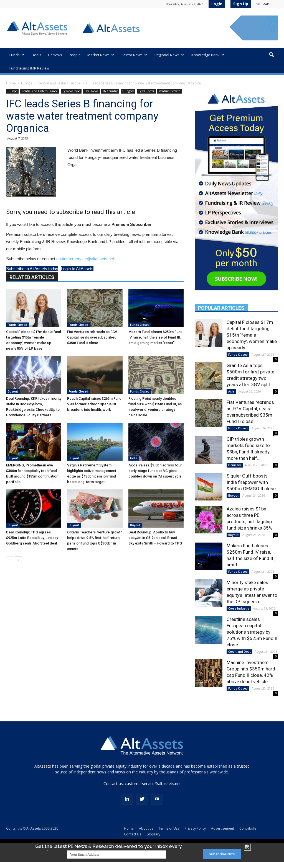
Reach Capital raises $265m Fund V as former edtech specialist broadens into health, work (94, 404)
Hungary (128, 91)
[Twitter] (142, 799)
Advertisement (222, 828)
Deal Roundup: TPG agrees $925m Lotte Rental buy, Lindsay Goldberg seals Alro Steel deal (32, 537)
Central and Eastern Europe (59, 83)
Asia (231, 391)
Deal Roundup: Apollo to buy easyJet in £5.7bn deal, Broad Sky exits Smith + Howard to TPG (155, 537)
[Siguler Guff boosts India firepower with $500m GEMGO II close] (208, 486)
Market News (98, 54)
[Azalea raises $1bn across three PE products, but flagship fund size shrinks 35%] (208, 519)
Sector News (132, 54)
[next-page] (18, 559)
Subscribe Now (222, 854)
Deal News (91, 91)
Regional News (166, 54)
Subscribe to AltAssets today (32, 268)
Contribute (247, 828)
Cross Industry (238, 608)
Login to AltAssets (77, 268)
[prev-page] (9, 559)
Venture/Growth (170, 91)
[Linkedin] (127, 799)
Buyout (13, 391)
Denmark (234, 465)
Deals (36, 54)
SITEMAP (262, 4)
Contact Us (132, 834)
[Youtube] (157, 799)
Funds (14, 54)
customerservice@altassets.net (85, 258)
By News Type (71, 91)
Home (11, 83)
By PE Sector (146, 91)
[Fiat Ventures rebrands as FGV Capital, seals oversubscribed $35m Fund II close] (94, 308)
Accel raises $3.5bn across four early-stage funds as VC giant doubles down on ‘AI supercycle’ (155, 470)
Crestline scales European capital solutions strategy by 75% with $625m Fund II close (252, 631)
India (133, 458)
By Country (110, 91)
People (75, 54)
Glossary (153, 834)
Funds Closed (17, 325)
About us (146, 828)
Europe (26, 83)
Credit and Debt (239, 652)
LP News (55, 54)
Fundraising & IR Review (29, 68)
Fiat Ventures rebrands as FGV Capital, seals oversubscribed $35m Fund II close (92, 337)
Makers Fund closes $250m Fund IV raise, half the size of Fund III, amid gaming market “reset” (155, 337)
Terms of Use (168, 828)
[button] (271, 54)
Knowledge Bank (205, 54)
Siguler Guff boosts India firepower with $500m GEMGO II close (251, 482)
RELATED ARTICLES (31, 277)
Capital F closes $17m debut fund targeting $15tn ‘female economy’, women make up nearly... (252, 334)
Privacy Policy (195, 828)
